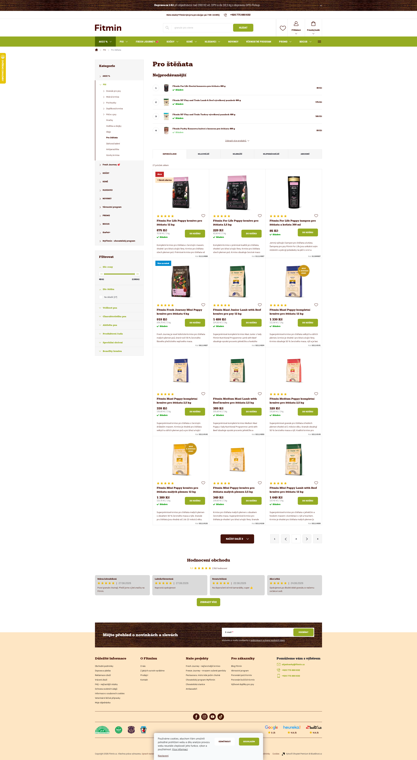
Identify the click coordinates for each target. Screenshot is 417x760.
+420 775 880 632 (291, 670)
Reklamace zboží (103, 675)
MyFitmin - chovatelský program (119, 240)
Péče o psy (111, 114)
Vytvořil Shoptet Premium (297, 753)
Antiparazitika (112, 149)
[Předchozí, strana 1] (285, 538)
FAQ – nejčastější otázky (106, 684)
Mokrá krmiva (112, 96)
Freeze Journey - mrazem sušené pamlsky (206, 670)
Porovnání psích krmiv (241, 675)
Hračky (109, 120)
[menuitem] (105, 41)
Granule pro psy (113, 91)
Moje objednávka (102, 702)
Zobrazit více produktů (236, 140)
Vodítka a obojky (113, 126)
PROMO (106, 215)
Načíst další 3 (235, 539)
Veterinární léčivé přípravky (107, 698)
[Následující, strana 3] (306, 538)
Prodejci (144, 675)
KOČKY (106, 173)
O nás (143, 666)
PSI (104, 84)
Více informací (180, 749)
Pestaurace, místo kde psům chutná (203, 675)
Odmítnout (225, 741)
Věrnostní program (112, 207)
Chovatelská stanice (195, 684)
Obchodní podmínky (104, 666)
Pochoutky (111, 102)
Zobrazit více (208, 602)
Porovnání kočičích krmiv (243, 679)
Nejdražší (237, 154)
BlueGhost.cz (316, 753)
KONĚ (105, 181)
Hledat (243, 27)
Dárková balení (113, 143)
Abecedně (305, 154)
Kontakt (144, 679)
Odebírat (303, 632)
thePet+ (106, 232)
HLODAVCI (108, 190)
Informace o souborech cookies (110, 693)
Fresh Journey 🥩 (111, 164)
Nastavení (163, 755)
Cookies (276, 753)
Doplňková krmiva (114, 108)
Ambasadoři (191, 689)
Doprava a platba (103, 670)
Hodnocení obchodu (208, 560)
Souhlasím (249, 741)
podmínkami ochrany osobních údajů (268, 640)
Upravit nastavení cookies (153, 753)
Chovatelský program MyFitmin (200, 679)
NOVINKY (107, 198)
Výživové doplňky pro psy (242, 684)
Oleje (108, 131)
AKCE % (106, 76)
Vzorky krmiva (112, 155)
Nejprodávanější (271, 154)
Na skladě (110, 297)
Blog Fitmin (236, 666)
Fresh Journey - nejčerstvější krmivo (203, 666)
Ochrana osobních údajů (106, 689)
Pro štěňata (112, 137)
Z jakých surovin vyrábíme (152, 670)
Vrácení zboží (101, 679)
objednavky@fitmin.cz (293, 664)
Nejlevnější (203, 154)
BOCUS (106, 224)
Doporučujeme (170, 154)
